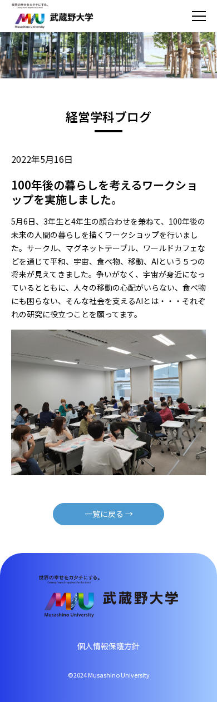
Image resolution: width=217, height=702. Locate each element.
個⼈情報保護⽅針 (108, 645)
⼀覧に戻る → (109, 513)
